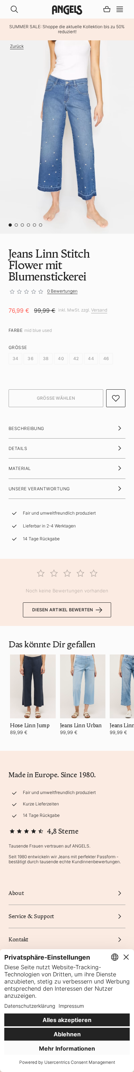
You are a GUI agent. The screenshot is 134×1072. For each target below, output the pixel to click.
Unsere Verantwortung (39, 488)
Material (20, 468)
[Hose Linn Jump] (33, 686)
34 (15, 358)
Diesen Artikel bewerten (62, 609)
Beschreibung (26, 428)
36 (30, 358)
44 (91, 358)
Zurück (17, 46)
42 (76, 358)
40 (61, 358)
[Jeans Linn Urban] (83, 686)
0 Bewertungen (62, 291)
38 (46, 358)
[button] (119, 8)
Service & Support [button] (31, 916)
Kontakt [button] (18, 939)
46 (106, 358)
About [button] (16, 893)
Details (18, 448)
